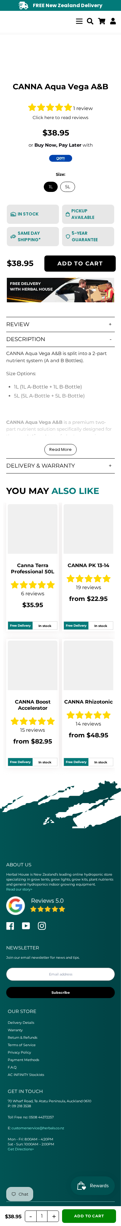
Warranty (15, 1030)
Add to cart (80, 263)
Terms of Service (22, 1045)
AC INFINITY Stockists (26, 1075)
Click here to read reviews (60, 117)
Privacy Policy (19, 1052)
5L (67, 186)
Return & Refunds (22, 1037)
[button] (50, 108)
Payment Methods (23, 1060)
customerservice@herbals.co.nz (37, 1128)
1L (51, 186)
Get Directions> (21, 1149)
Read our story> (19, 889)
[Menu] (79, 20)
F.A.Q (12, 1067)
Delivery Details (21, 1022)
